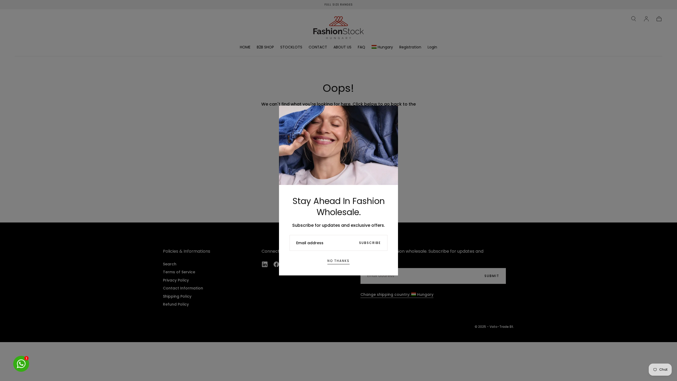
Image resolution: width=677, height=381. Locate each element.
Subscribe (370, 243)
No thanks (338, 260)
